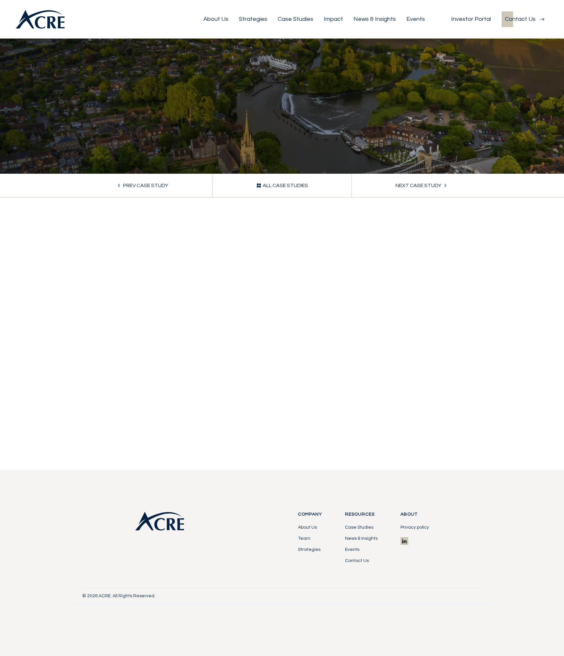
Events (352, 549)
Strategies (309, 549)
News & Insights (361, 538)
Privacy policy (414, 527)
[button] (216, 19)
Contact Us (357, 560)
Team (304, 538)
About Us (307, 527)
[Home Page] (40, 19)
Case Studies (359, 527)
